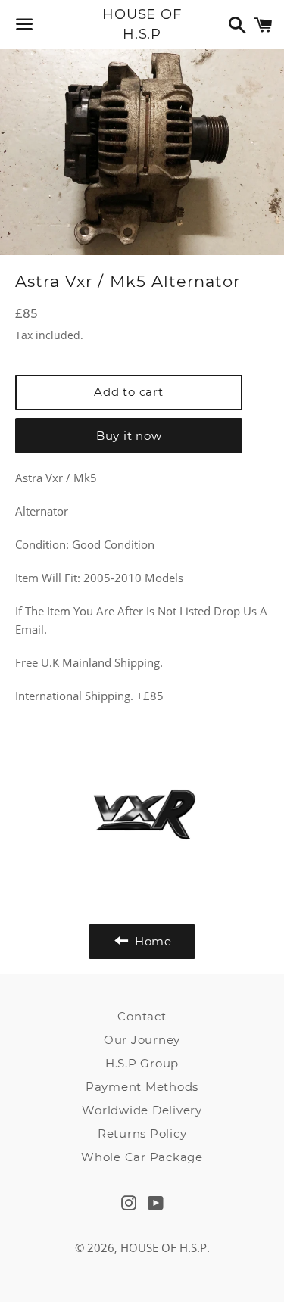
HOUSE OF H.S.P (142, 24)
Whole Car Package (142, 1157)
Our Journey (142, 1040)
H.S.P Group (142, 1063)
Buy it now (129, 435)
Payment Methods (142, 1086)
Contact (141, 1016)
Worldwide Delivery (142, 1110)
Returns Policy (142, 1133)
